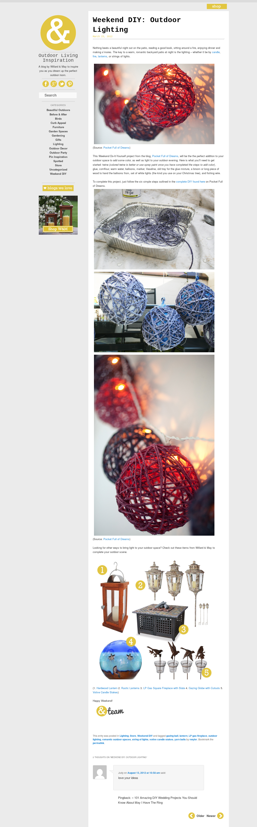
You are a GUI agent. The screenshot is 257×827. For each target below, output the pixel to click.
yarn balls (180, 739)
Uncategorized (58, 169)
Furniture (58, 127)
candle (216, 52)
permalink (98, 743)
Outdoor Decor (58, 148)
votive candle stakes (161, 739)
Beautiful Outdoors (58, 110)
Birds (58, 118)
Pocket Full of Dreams (116, 147)
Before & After (58, 114)
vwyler (193, 739)
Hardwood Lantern (107, 688)
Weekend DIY (58, 174)
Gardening (58, 135)
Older (200, 816)
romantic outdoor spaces (116, 739)
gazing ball (172, 736)
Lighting (58, 144)
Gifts (58, 140)
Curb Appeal (58, 123)
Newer (211, 816)
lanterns (102, 56)
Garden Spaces (58, 131)
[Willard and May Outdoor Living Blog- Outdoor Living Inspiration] (217, 8)
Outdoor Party (58, 152)
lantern (183, 736)
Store (58, 165)
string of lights (140, 739)
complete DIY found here (190, 181)
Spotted (58, 161)
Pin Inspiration (58, 157)
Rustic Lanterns (130, 688)
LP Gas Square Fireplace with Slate (164, 688)
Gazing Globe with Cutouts (204, 688)
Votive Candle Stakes (105, 692)
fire (94, 56)
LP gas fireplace (198, 736)
